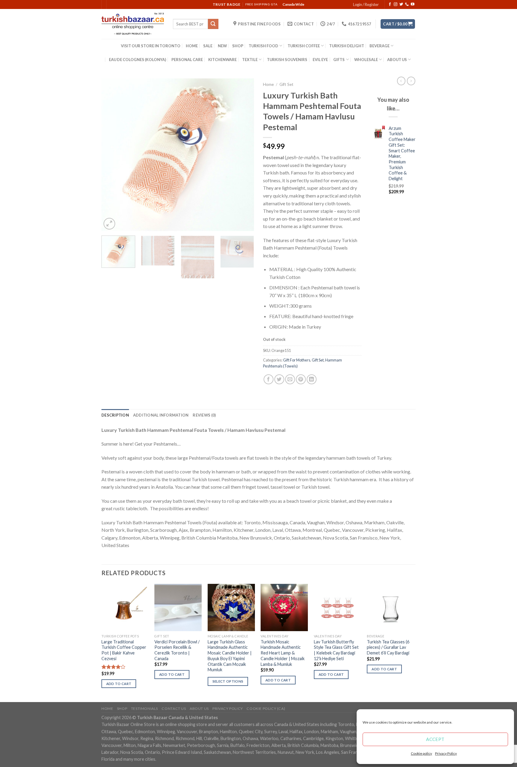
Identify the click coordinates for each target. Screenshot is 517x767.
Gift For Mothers (296, 360)
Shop (122, 708)
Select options (228, 681)
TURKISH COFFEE (304, 45)
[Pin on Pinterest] (301, 379)
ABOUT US (397, 59)
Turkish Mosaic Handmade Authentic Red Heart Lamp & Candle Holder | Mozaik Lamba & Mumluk (283, 653)
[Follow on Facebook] (390, 4)
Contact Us (174, 708)
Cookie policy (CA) (266, 708)
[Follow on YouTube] (412, 4)
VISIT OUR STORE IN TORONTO (150, 45)
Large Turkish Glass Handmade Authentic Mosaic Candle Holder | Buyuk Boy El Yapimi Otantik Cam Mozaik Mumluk (230, 655)
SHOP (237, 45)
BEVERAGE (379, 45)
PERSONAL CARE (187, 59)
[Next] (243, 154)
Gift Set (286, 84)
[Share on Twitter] (279, 379)
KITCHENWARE (222, 59)
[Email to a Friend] (290, 379)
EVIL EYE (320, 59)
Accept (435, 739)
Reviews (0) (204, 415)
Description (115, 415)
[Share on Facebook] (268, 379)
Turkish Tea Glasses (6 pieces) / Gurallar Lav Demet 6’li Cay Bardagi (388, 647)
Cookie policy (421, 753)
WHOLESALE (366, 59)
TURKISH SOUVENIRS (287, 59)
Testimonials (144, 708)
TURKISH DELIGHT (346, 45)
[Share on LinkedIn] (312, 379)
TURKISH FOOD (263, 45)
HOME (192, 45)
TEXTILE (250, 59)
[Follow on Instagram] (395, 4)
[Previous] (112, 154)
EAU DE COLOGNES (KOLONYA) (137, 59)
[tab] (115, 415)
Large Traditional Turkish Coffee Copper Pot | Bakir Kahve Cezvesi (123, 650)
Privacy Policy (446, 753)
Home (268, 84)
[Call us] (407, 4)
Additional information (161, 415)
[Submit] (213, 24)
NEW (222, 45)
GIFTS (339, 59)
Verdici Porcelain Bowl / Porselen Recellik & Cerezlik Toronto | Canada (177, 650)
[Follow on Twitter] (401, 4)
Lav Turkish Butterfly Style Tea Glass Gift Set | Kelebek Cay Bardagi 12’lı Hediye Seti (336, 650)
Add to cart (119, 684)
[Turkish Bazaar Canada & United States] (132, 24)
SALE (207, 45)
